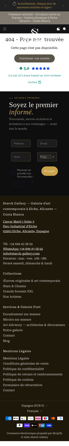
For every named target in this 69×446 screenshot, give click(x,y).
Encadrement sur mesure (21, 314)
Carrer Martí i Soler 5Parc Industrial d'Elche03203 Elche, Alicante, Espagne (26, 226)
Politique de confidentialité (23, 369)
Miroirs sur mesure (17, 319)
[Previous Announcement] (6, 6)
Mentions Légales (16, 358)
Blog (6, 341)
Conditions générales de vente (26, 363)
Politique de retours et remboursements (32, 374)
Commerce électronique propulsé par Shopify (34, 433)
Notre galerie (13, 330)
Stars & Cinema (14, 286)
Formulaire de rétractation (22, 385)
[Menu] (4, 29)
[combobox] (47, 156)
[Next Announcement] (63, 6)
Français (33, 411)
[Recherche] (64, 28)
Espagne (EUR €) (33, 405)
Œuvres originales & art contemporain (31, 280)
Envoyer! (49, 171)
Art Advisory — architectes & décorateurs (34, 325)
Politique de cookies (18, 379)
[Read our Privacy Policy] (33, 182)
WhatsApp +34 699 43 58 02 (23, 249)
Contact (9, 335)
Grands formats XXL (18, 291)
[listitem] (34, 5)
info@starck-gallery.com (21, 253)
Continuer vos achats (34, 58)
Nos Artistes (12, 296)
